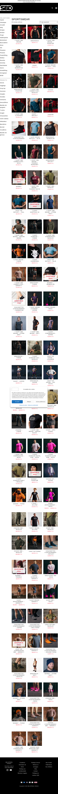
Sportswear (3, 65)
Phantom (3, 50)
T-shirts (2, 110)
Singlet (2, 113)
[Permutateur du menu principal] (56, 8)
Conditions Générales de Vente (22, 764)
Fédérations (49, 764)
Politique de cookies (23, 405)
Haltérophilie (4, 37)
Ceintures (3, 99)
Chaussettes (4, 116)
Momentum (3, 40)
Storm (2, 68)
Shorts (2, 82)
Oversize (3, 91)
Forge (2, 35)
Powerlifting (3, 55)
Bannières (3, 124)
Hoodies (2, 97)
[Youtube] (11, 770)
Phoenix (2, 52)
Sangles (2, 94)
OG (1, 47)
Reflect (2, 58)
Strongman (3, 73)
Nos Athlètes (49, 766)
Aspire (2, 20)
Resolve (2, 60)
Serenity (2, 63)
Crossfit (2, 25)
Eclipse (2, 30)
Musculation (3, 42)
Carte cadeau (4, 118)
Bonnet (2, 127)
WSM (1, 75)
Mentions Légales (22, 773)
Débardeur (3, 121)
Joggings (3, 85)
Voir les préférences (40, 401)
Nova (1, 45)
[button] (52, 8)
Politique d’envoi (35, 762)
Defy (1, 27)
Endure (2, 32)
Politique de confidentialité (33, 405)
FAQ (35, 769)
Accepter (17, 401)
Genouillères (4, 102)
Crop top (2, 88)
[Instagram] (7, 770)
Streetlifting (3, 70)
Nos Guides (49, 762)
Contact (36, 771)
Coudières (3, 130)
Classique (3, 22)
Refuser (29, 401)
